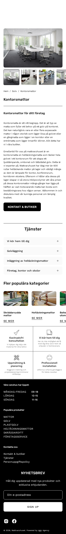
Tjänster (9, 457)
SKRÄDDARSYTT (13, 432)
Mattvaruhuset (18, 530)
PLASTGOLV (11, 424)
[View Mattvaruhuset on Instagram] (6, 521)
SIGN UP (33, 506)
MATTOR (9, 416)
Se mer (9, 321)
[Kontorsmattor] (11, 77)
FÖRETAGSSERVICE (15, 436)
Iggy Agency (43, 530)
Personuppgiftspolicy (17, 461)
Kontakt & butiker (14, 453)
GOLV (7, 420)
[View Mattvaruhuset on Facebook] (14, 521)
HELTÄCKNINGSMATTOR (18, 428)
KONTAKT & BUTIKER (22, 207)
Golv (14, 91)
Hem (6, 91)
